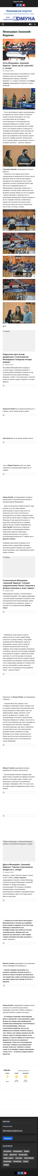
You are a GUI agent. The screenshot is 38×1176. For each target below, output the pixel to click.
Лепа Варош (28, 1158)
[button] (3, 24)
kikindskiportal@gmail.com (12, 1130)
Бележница (17, 1151)
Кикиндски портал (19, 11)
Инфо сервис (8, 1158)
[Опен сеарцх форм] (35, 24)
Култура (19, 1158)
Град (5, 1155)
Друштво (13, 1155)
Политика (17, 1161)
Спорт (25, 1161)
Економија (23, 1155)
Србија (6, 1165)
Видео (26, 1151)
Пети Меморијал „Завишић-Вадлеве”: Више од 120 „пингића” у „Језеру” (18, 65)
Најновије (7, 1161)
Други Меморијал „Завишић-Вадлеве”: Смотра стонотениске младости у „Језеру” (18, 867)
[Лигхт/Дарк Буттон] (30, 24)
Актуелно (7, 1151)
